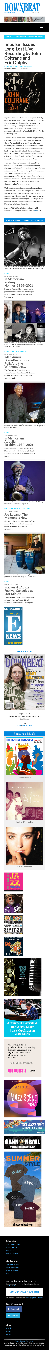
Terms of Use (24, 1341)
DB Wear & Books (12, 1253)
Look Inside (24, 719)
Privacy (32, 1341)
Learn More (10, 1286)
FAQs (7, 1273)
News (6, 273)
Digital (25, 725)
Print (19, 725)
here (36, 210)
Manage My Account (12, 1264)
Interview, (8, 509)
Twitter (14, 1315)
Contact (8, 1331)
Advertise (9, 1328)
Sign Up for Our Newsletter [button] (24, 1291)
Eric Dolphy (28, 66)
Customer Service (12, 1270)
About (16, 1341)
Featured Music (24, 733)
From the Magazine (18, 351)
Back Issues (10, 1250)
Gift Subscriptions (11, 1247)
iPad (30, 725)
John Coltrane (16, 66)
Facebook (14, 1309)
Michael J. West (11, 68)
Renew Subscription (12, 1267)
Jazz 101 (8, 1334)
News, (7, 66)
